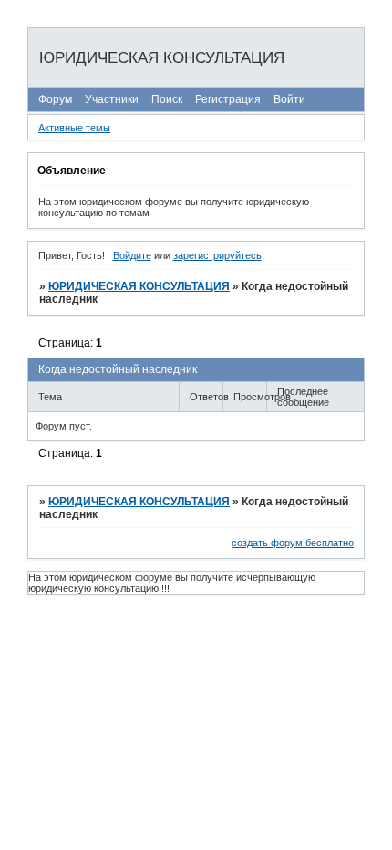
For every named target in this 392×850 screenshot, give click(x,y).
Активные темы (74, 127)
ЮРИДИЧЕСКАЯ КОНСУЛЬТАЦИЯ (139, 286)
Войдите (132, 255)
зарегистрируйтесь (217, 255)
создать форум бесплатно (293, 542)
